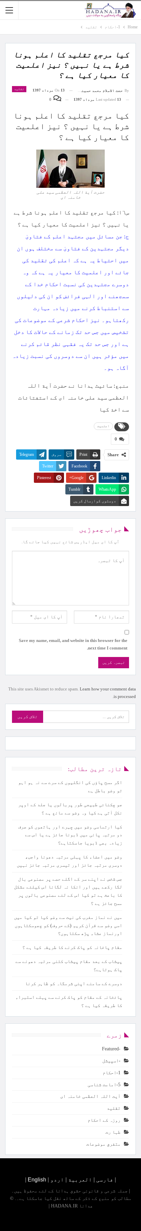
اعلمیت (103, 426)
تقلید (19, 89)
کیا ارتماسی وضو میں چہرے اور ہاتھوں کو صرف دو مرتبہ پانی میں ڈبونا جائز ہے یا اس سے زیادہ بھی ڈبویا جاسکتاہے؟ (70, 835)
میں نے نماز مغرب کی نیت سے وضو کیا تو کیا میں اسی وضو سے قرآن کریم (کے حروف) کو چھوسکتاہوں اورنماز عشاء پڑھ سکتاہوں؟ (68, 925)
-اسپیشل (111, 1060)
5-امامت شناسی (104, 1084)
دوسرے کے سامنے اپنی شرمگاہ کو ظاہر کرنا (73, 983)
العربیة (80, 1180)
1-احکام (111, 1072)
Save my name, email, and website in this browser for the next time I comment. (73, 644)
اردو (57, 1180)
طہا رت (112, 1132)
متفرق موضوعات (103, 1144)
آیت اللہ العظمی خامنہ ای (90, 1096)
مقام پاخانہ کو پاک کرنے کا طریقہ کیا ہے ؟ (72, 947)
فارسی (104, 1180)
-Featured (111, 1048)
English (37, 1180)
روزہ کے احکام (104, 1120)
